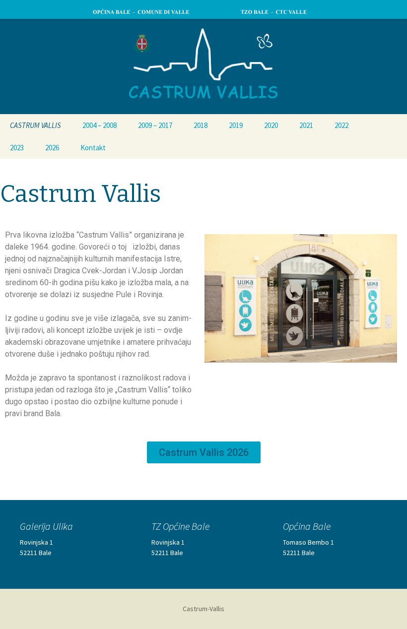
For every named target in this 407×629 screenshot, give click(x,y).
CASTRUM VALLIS (35, 125)
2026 (52, 147)
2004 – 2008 (99, 125)
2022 (341, 125)
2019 (236, 125)
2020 (271, 125)
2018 (200, 125)
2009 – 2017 (155, 125)
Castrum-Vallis (203, 608)
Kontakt (93, 147)
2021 (306, 125)
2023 (17, 147)
